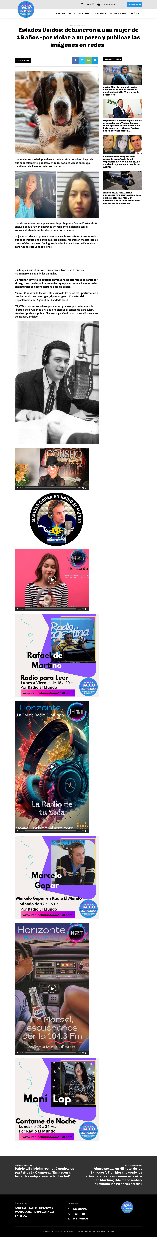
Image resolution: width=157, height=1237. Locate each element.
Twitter (79, 1213)
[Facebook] (75, 60)
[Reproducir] (18, 488)
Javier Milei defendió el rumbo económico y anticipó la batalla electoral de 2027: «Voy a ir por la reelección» (121, 91)
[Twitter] (82, 60)
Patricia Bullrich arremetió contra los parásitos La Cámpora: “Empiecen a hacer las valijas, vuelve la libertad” (44, 1172)
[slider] (50, 487)
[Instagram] (69, 1219)
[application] (52, 469)
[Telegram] (95, 60)
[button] (82, 4)
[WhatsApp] (88, 60)
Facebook (80, 1208)
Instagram (80, 1218)
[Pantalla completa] (86, 488)
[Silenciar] (83, 488)
